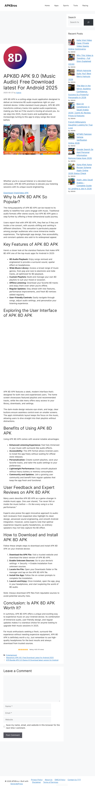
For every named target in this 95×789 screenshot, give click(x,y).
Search (72, 17)
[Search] (88, 22)
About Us (48, 780)
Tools (75, 5)
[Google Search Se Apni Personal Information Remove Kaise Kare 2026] (71, 151)
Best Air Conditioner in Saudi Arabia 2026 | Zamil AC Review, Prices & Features (79, 110)
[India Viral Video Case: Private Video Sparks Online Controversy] (71, 42)
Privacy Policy (37, 780)
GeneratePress (16, 784)
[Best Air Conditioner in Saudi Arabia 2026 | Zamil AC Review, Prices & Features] (71, 106)
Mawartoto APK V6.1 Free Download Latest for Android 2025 (30, 658)
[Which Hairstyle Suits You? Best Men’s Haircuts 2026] (71, 72)
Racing (85, 5)
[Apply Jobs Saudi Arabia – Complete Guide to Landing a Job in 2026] (71, 182)
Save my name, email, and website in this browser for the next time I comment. (33, 726)
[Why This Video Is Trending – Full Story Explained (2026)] (71, 57)
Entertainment (11, 655)
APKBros (11, 5)
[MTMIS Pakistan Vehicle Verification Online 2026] (71, 136)
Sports (66, 5)
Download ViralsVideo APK (15, 193)
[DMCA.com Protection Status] (62, 785)
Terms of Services (50, 782)
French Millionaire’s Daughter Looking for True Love (80, 125)
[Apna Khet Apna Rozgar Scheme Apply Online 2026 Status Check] (71, 167)
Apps (56, 5)
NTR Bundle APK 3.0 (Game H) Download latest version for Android (32, 660)
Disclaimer (36, 782)
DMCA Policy (60, 780)
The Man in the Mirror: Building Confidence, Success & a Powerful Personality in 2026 (79, 92)
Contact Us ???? (74, 780)
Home (47, 5)
